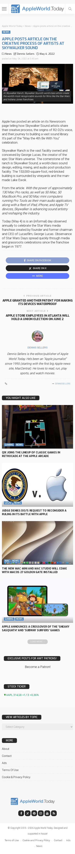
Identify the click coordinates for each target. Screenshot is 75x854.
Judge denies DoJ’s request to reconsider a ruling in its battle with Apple (34, 512)
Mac (7, 560)
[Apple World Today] (37, 8)
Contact (7, 755)
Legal (8, 502)
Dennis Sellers (25, 53)
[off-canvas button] (4, 9)
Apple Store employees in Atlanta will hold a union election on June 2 (37, 317)
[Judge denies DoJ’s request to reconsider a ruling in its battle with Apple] (37, 485)
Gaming (9, 444)
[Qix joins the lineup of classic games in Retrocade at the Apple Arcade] (37, 427)
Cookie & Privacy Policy (16, 777)
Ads (4, 763)
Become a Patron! (37, 667)
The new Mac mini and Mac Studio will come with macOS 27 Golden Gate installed (34, 570)
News (6, 32)
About (5, 748)
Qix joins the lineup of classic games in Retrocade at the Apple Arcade (31, 454)
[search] (70, 9)
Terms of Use (10, 770)
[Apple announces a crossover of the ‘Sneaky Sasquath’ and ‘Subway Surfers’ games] (37, 601)
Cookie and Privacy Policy (36, 840)
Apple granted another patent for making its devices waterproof (37, 302)
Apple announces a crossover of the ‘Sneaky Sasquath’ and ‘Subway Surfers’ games (35, 628)
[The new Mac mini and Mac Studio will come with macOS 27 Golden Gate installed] (37, 543)
